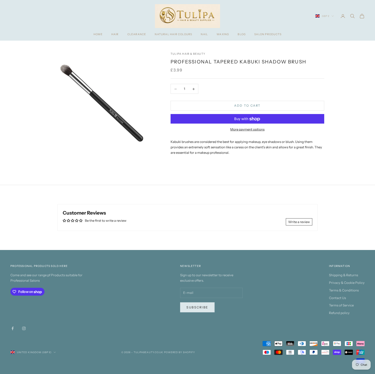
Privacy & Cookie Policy (347, 283)
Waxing (223, 34)
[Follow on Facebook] (12, 328)
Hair (115, 34)
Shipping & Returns (343, 275)
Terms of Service (341, 305)
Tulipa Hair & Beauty (188, 53)
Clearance (136, 34)
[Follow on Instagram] (24, 328)
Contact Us (337, 298)
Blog (242, 34)
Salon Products (267, 34)
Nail (204, 34)
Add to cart (247, 106)
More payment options (247, 129)
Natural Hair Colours (173, 34)
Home (98, 34)
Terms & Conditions (344, 290)
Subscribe (197, 307)
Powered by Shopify (179, 352)
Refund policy (339, 313)
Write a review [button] (299, 222)
